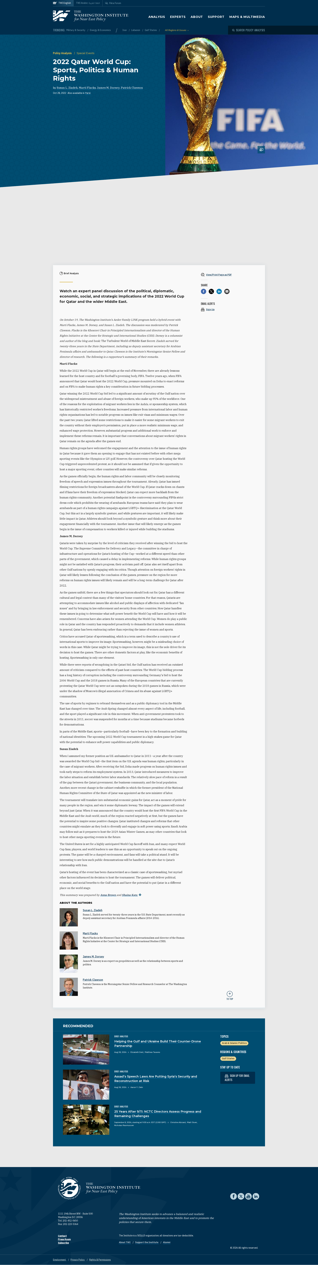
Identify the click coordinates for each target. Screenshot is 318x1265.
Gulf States (151, 30)
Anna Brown (108, 895)
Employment (59, 1259)
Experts (178, 17)
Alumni (166, 1242)
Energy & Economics (100, 30)
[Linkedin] (219, 291)
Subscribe (63, 1242)
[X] (211, 291)
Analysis (156, 17)
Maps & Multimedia (247, 17)
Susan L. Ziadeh (67, 87)
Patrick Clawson (132, 87)
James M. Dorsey (108, 87)
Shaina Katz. (130, 895)
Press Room (64, 1239)
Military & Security (76, 30)
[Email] (227, 291)
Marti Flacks (87, 87)
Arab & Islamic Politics (234, 1043)
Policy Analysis (62, 53)
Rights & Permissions (100, 1259)
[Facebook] (203, 291)
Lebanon (136, 30)
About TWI (125, 1242)
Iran (124, 30)
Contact (62, 1235)
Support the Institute (147, 1242)
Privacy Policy (78, 1259)
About (197, 17)
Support (216, 17)
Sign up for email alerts (237, 1078)
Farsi (88, 93)
